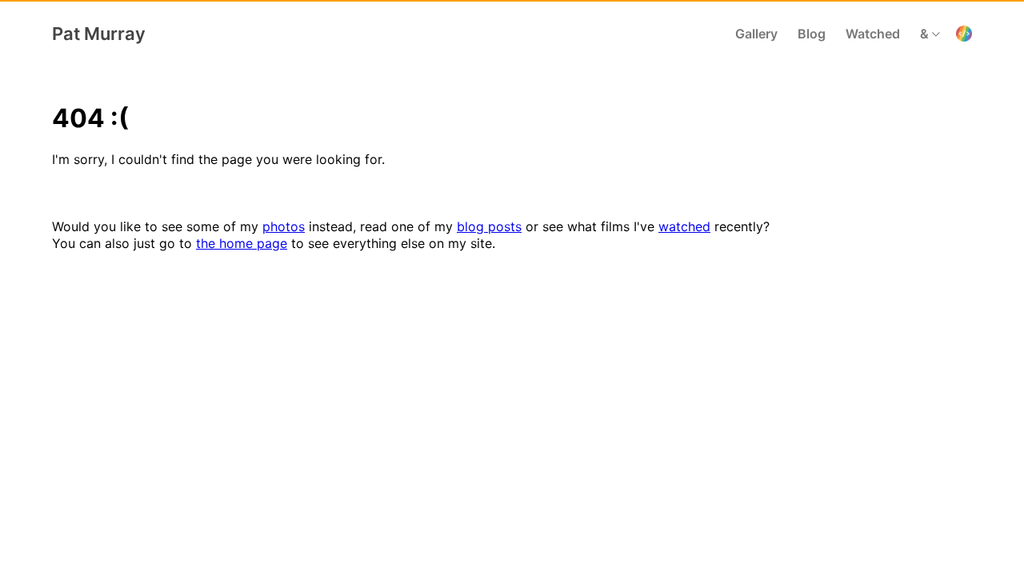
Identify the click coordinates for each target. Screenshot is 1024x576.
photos (283, 226)
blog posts (489, 226)
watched (684, 226)
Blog (812, 34)
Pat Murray (99, 33)
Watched (873, 34)
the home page (241, 243)
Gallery (756, 34)
